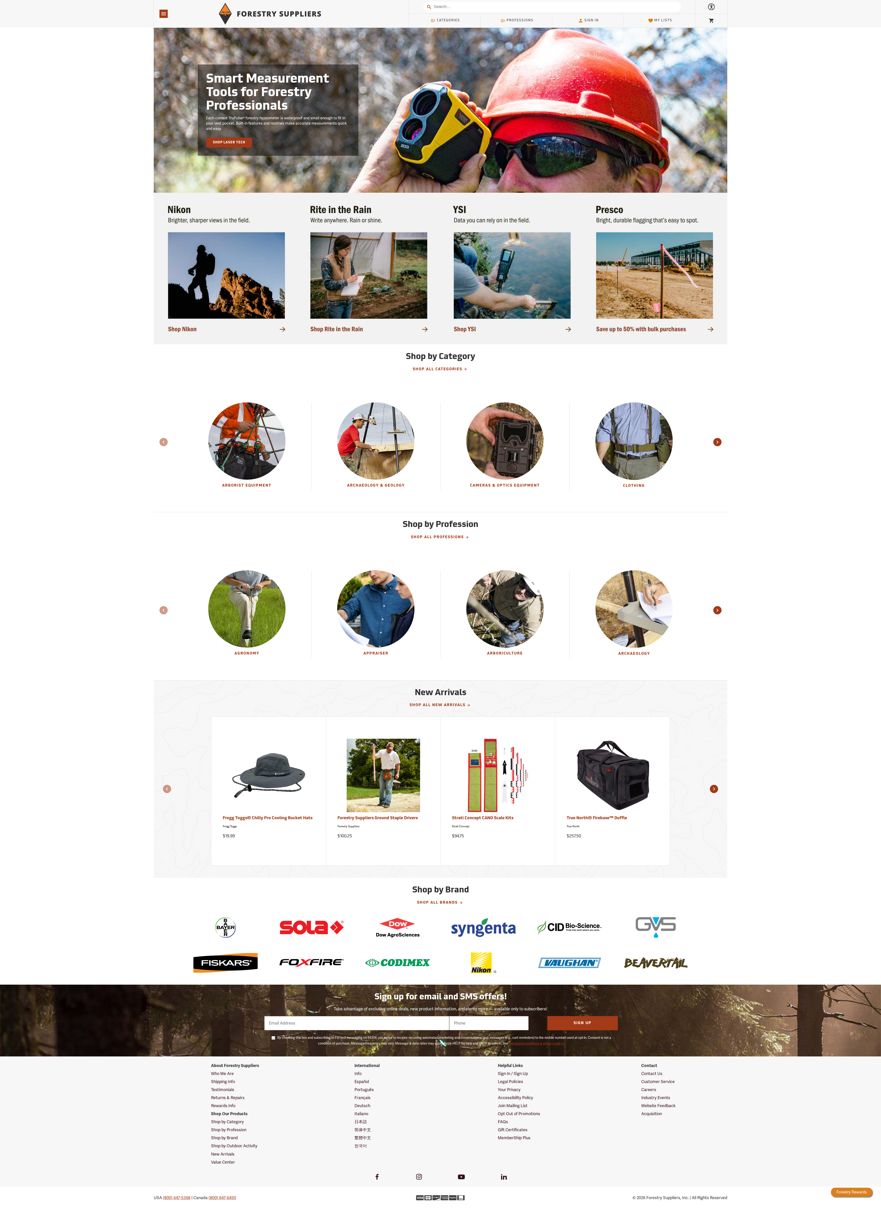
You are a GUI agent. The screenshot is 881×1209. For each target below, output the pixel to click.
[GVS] (656, 927)
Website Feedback (658, 1105)
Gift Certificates (512, 1129)
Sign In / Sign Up (513, 1073)
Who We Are (222, 1073)
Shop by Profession (228, 1129)
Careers (648, 1089)
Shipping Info (223, 1081)
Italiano (361, 1113)
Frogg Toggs (230, 826)
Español (361, 1081)
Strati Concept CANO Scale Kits (482, 818)
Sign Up (582, 1023)
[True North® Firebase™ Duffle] (612, 777)
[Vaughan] (570, 962)
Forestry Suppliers (348, 826)
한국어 (360, 1145)
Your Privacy (509, 1089)
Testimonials (222, 1089)
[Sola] (311, 927)
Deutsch (362, 1105)
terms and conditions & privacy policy (536, 1043)
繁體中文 (362, 1137)
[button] (717, 442)
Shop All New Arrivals (438, 705)
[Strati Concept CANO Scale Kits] (498, 777)
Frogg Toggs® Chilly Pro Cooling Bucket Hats (267, 818)
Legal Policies (510, 1081)
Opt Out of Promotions (519, 1113)
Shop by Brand (224, 1137)
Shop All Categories (437, 369)
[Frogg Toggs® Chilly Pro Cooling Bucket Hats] (269, 777)
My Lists (663, 20)
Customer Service (658, 1081)
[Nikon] (483, 962)
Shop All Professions (437, 537)
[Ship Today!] (226, 268)
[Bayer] (225, 927)
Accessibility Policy (515, 1097)
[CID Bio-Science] (570, 927)
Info (358, 1073)
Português (364, 1089)
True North (573, 826)
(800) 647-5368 (176, 1197)
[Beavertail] (656, 962)
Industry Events (655, 1097)
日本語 (360, 1121)
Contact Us (651, 1073)
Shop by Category (227, 1121)
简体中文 (362, 1129)
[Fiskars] (225, 962)
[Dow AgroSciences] (397, 927)
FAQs (503, 1121)
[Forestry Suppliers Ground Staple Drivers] (383, 777)
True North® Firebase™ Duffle (597, 818)
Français (362, 1097)
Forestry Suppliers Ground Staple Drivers (377, 818)
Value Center (223, 1162)
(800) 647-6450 (222, 1197)
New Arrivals (222, 1154)
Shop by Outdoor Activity (234, 1145)
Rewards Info (223, 1105)
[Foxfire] (311, 962)
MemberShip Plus (514, 1137)
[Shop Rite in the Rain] (368, 268)
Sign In (591, 20)
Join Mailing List (512, 1105)
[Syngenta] (483, 927)
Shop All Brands (437, 903)
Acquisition (651, 1113)
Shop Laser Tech (229, 142)
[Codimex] (397, 962)
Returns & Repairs (228, 1097)
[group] (247, 446)
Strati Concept (460, 826)
